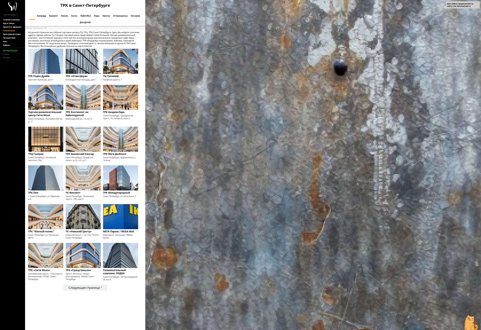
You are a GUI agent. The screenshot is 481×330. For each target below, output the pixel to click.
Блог (5, 41)
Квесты (106, 15)
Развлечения (9, 30)
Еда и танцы (8, 23)
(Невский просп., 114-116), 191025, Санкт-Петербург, (82, 236)
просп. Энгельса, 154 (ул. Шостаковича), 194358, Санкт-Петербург (80, 276)
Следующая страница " (85, 287)
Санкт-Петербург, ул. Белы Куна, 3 (119, 196)
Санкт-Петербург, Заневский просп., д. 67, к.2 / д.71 (79, 159)
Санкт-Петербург (9, 15)
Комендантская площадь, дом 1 (81, 79)
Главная (29, 28)
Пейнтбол (85, 15)
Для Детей (85, 22)
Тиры (96, 15)
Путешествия (9, 38)
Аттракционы (120, 15)
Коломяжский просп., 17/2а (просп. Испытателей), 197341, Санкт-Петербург (45, 276)
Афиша (6, 45)
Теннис (64, 15)
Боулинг (53, 15)
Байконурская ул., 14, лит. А (79, 118)
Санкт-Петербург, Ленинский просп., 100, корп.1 (80, 197)
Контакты (6, 58)
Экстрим (135, 15)
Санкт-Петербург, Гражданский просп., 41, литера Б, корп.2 (118, 117)
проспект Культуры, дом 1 (40, 79)
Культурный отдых (12, 34)
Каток (74, 15)
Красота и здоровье (12, 27)
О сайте (6, 54)
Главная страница (11, 19)
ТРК (32, 15)
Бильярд (41, 15)
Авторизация (10, 50)
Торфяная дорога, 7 (112, 79)
